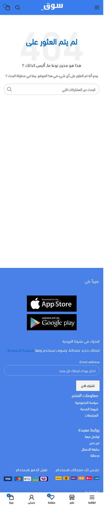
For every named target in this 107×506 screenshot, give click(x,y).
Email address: (89, 361)
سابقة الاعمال (90, 449)
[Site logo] (52, 7)
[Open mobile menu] (97, 7)
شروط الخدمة (89, 409)
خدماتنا (95, 455)
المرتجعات (91, 415)
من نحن (94, 442)
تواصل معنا (92, 436)
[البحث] (18, 7)
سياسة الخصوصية (86, 402)
